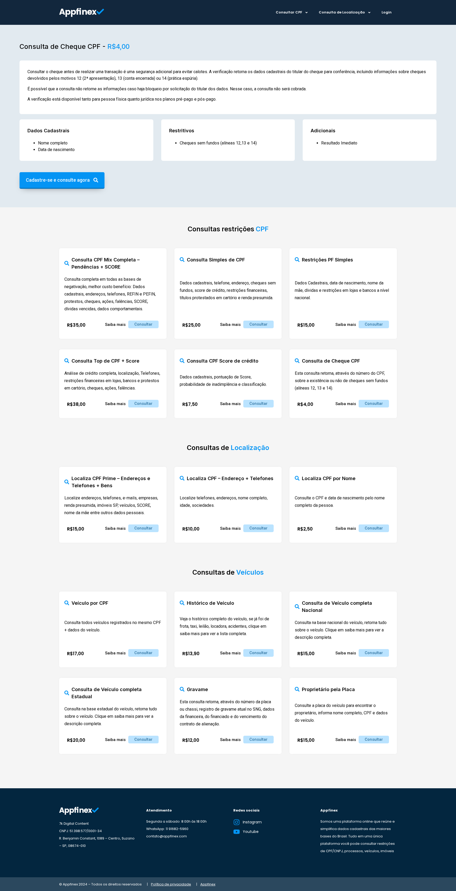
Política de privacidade (171, 884)
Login (387, 12)
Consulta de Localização (342, 12)
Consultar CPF (289, 12)
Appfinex (207, 884)
